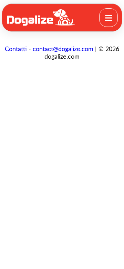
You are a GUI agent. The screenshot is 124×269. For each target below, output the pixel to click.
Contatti (16, 49)
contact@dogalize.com (63, 49)
